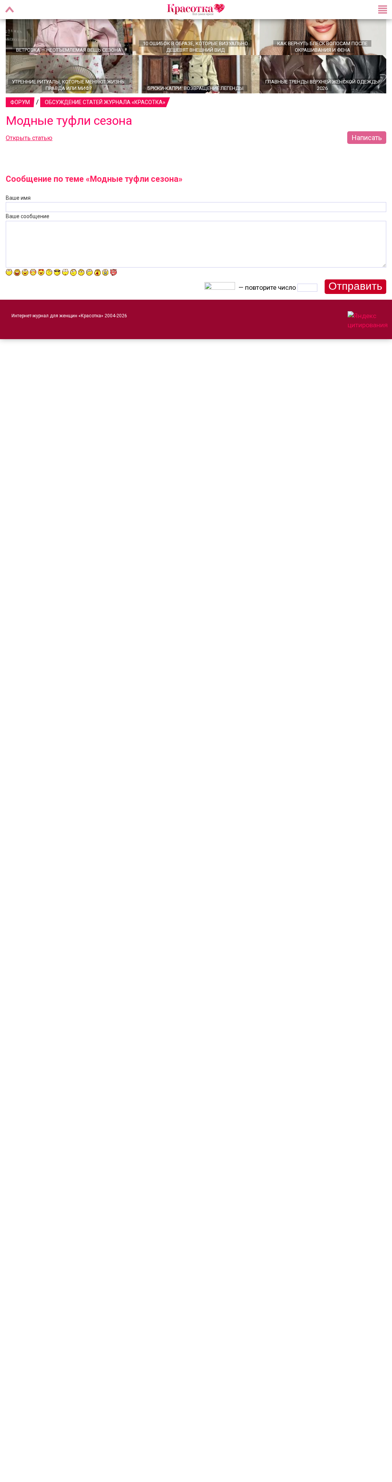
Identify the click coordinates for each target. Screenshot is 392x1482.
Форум (20, 112)
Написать (367, 148)
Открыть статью (29, 148)
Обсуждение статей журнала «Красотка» (105, 112)
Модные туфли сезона (69, 130)
